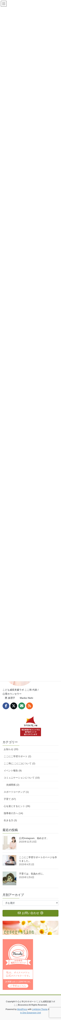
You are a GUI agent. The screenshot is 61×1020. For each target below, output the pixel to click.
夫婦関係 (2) (12, 784)
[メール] (21, 705)
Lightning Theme (40, 1009)
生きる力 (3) (10, 820)
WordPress (22, 1009)
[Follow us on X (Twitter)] (13, 705)
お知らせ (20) (11, 749)
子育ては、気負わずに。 (32, 873)
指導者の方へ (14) (13, 813)
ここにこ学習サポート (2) (17, 756)
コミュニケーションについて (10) (22, 777)
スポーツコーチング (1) (16, 792)
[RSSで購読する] (29, 705)
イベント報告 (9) (13, 770)
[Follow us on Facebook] (6, 705)
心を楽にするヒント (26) (17, 806)
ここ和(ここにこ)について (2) (19, 763)
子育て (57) (10, 799)
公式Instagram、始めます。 (34, 838)
